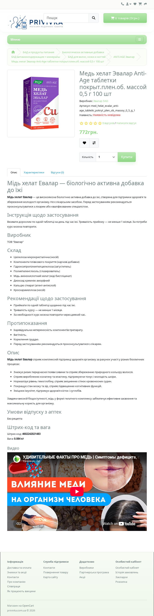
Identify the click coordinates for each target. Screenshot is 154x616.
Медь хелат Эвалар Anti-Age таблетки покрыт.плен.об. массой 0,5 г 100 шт (57, 61)
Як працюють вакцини (21, 591)
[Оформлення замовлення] (145, 3)
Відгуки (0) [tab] (57, 172)
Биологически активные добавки (83, 52)
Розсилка (121, 581)
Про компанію (16, 581)
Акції (82, 577)
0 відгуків (108, 123)
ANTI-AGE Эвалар (124, 57)
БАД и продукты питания (38, 52)
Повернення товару (55, 572)
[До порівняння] (94, 143)
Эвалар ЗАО (100, 101)
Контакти (13, 577)
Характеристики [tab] (34, 172)
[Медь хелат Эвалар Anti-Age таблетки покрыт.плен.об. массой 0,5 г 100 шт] (41, 105)
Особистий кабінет (127, 567)
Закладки (122, 577)
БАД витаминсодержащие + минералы (35, 57)
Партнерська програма (94, 572)
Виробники (86, 567)
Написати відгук (126, 123)
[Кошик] (140, 3)
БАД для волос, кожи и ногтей (86, 57)
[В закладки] (84, 143)
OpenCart (28, 605)
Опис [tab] (14, 172)
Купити (126, 157)
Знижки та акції (16, 572)
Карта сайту (50, 577)
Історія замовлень (127, 572)
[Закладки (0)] (135, 3)
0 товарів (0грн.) (126, 18)
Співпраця (13, 586)
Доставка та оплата (19, 567)
